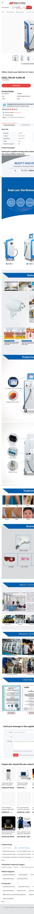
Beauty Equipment (20, 12)
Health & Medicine (10, 12)
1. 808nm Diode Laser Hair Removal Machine (9, 851)
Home (3, 12)
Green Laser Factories (24, 886)
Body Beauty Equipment (9, 874)
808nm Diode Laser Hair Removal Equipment (14, 894)
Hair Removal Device (22, 878)
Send (16, 755)
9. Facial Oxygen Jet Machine (9, 857)
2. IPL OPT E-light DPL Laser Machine (24, 851)
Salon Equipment (23, 874)
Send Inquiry (16, 85)
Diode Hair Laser (21, 890)
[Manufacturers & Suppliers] (17, 2)
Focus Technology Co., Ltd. (21, 907)
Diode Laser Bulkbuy (8, 898)
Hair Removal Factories (9, 886)
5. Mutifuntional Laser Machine (9, 854)
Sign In (4, 117)
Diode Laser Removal (8, 890)
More (3, 901)
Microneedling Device (8, 878)
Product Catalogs (25, 848)
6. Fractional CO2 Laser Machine (24, 854)
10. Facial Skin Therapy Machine (24, 857)
